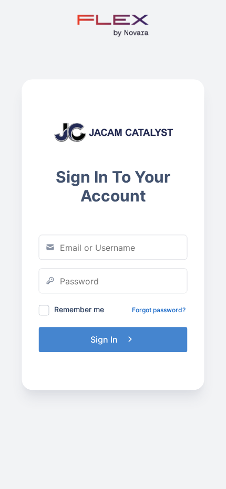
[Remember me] (44, 310)
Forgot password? (159, 310)
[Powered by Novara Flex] (113, 37)
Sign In (104, 339)
